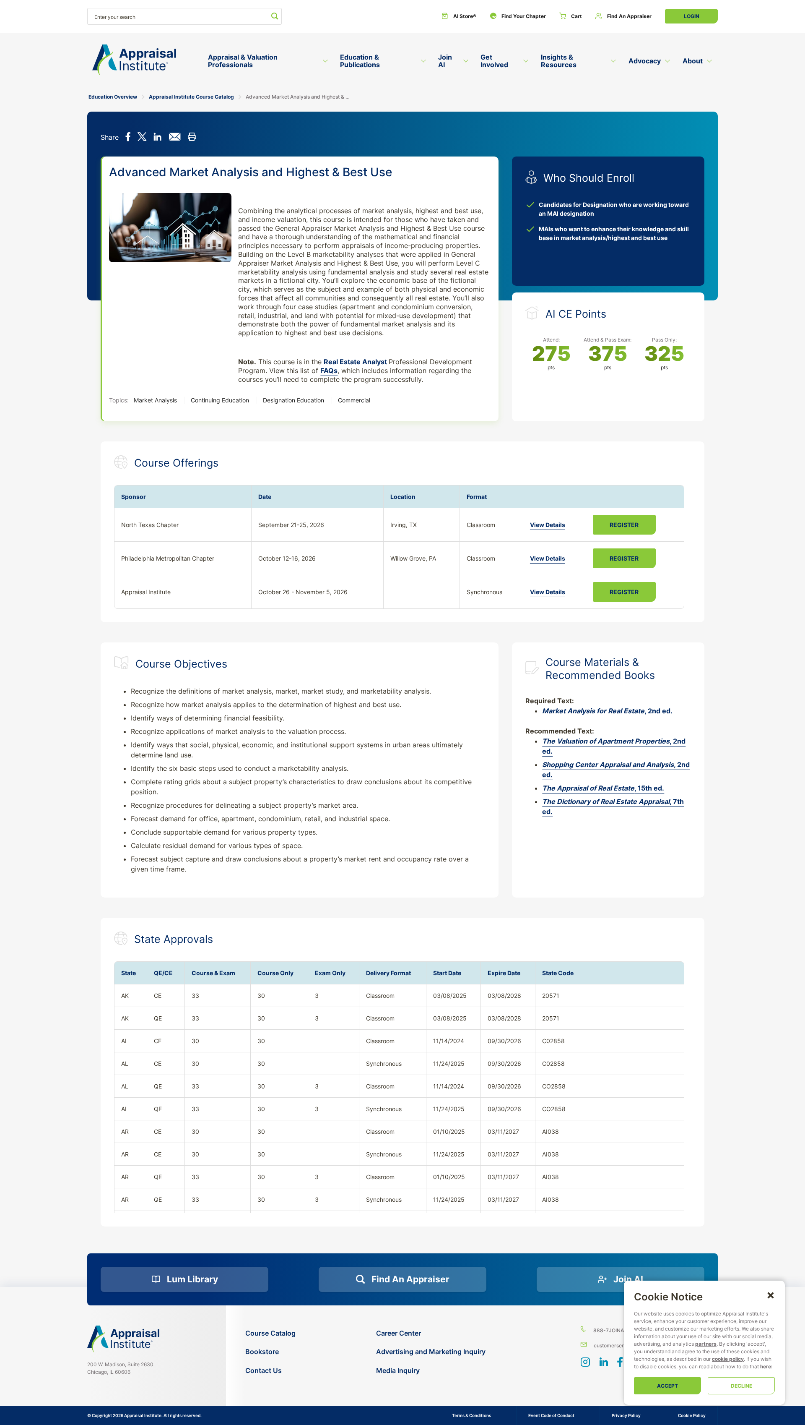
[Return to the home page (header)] (134, 60)
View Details (547, 524)
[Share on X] (142, 138)
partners (706, 1344)
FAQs (329, 370)
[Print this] (191, 138)
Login (691, 16)
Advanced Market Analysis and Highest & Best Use (299, 97)
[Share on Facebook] (128, 138)
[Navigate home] (123, 1339)
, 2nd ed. (607, 711)
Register (624, 524)
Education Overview (112, 97)
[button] (770, 1295)
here (765, 1366)
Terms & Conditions (471, 1415)
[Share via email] (175, 138)
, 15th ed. (603, 788)
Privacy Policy (626, 1415)
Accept (667, 1386)
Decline (741, 1386)
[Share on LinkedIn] (157, 138)
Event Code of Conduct (551, 1415)
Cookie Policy (692, 1415)
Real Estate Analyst (356, 362)
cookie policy (728, 1359)
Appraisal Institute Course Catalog (191, 97)
